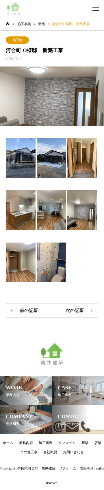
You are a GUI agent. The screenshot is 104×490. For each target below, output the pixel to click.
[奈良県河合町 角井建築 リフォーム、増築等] (13, 8)
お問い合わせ (73, 452)
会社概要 (50, 452)
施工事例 (46, 443)
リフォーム (67, 443)
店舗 (97, 443)
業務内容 (26, 443)
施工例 (17, 40)
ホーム (8, 443)
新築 (84, 443)
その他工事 (29, 452)
